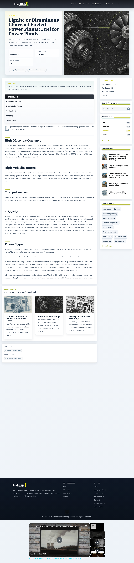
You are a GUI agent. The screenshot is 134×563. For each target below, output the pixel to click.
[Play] (97, 543)
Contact (97, 500)
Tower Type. (11, 120)
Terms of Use (99, 497)
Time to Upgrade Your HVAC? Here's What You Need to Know (118, 175)
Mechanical (14, 15)
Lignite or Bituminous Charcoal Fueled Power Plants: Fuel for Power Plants (59, 526)
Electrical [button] (83, 4)
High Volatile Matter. (14, 106)
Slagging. (10, 116)
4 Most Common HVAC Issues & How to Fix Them (17, 318)
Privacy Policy (99, 493)
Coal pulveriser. (12, 111)
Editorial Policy (99, 503)
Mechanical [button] (97, 4)
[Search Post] (128, 108)
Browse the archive (109, 141)
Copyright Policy (100, 490)
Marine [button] (109, 4)
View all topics (108, 246)
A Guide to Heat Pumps (48, 316)
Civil (116, 123)
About (96, 486)
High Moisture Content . (15, 101)
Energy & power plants (17, 70)
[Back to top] (67, 512)
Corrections (98, 507)
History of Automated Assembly (80, 317)
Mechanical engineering (37, 70)
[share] (86, 525)
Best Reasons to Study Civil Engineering (119, 184)
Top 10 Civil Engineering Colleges (118, 167)
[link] (32, 526)
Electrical (116, 127)
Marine (116, 135)
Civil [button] (73, 4)
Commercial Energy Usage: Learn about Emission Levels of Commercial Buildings (119, 157)
